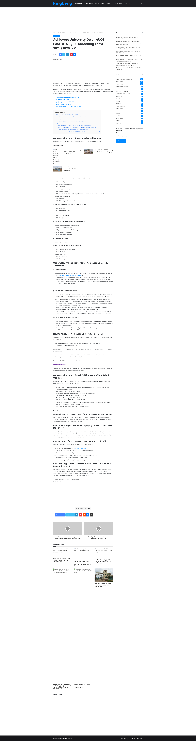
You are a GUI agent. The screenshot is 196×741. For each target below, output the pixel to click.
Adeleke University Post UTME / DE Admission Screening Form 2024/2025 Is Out (82, 686)
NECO (118, 120)
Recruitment (120, 84)
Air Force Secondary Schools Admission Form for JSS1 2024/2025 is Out (71, 169)
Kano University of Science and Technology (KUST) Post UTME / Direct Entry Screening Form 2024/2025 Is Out (62, 687)
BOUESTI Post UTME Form (63, 104)
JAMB (102, 3)
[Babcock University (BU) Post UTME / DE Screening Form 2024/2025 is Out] (104, 575)
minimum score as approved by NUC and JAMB (69, 275)
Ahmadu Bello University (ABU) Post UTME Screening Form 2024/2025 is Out (61, 560)
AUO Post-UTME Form (83, 508)
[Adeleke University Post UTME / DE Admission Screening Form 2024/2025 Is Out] (83, 625)
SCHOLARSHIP (118, 3)
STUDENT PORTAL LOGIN (123, 93)
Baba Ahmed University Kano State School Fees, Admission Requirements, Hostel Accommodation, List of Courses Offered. (128, 43)
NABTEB (119, 123)
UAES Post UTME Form (62, 99)
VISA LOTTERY (109, 3)
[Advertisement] (98, 19)
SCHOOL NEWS (88, 3)
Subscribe (121, 141)
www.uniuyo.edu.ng (80, 448)
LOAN (118, 111)
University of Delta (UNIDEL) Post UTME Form (69, 106)
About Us (126, 738)
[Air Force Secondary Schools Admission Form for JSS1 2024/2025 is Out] (57, 168)
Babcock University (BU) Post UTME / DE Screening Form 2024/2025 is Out (103, 585)
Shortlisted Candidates (122, 86)
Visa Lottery (120, 108)
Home (55, 32)
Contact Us (132, 738)
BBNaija (119, 103)
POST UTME (61, 32)
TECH (118, 101)
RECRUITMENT (78, 3)
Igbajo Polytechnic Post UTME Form (66, 102)
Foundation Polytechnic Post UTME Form (67, 97)
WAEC (96, 3)
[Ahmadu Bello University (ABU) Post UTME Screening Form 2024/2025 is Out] (62, 552)
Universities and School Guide (124, 79)
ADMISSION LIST (121, 89)
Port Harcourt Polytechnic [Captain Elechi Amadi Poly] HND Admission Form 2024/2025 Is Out (83, 564)
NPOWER (119, 96)
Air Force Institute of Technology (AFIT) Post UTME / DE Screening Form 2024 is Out (72, 152)
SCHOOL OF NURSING (122, 91)
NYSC (118, 113)
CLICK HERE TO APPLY (59, 364)
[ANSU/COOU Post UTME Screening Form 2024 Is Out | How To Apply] (88, 151)
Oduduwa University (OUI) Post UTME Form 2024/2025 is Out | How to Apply (103, 561)
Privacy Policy (139, 738)
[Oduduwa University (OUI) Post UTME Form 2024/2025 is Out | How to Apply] (104, 553)
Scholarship (120, 118)
